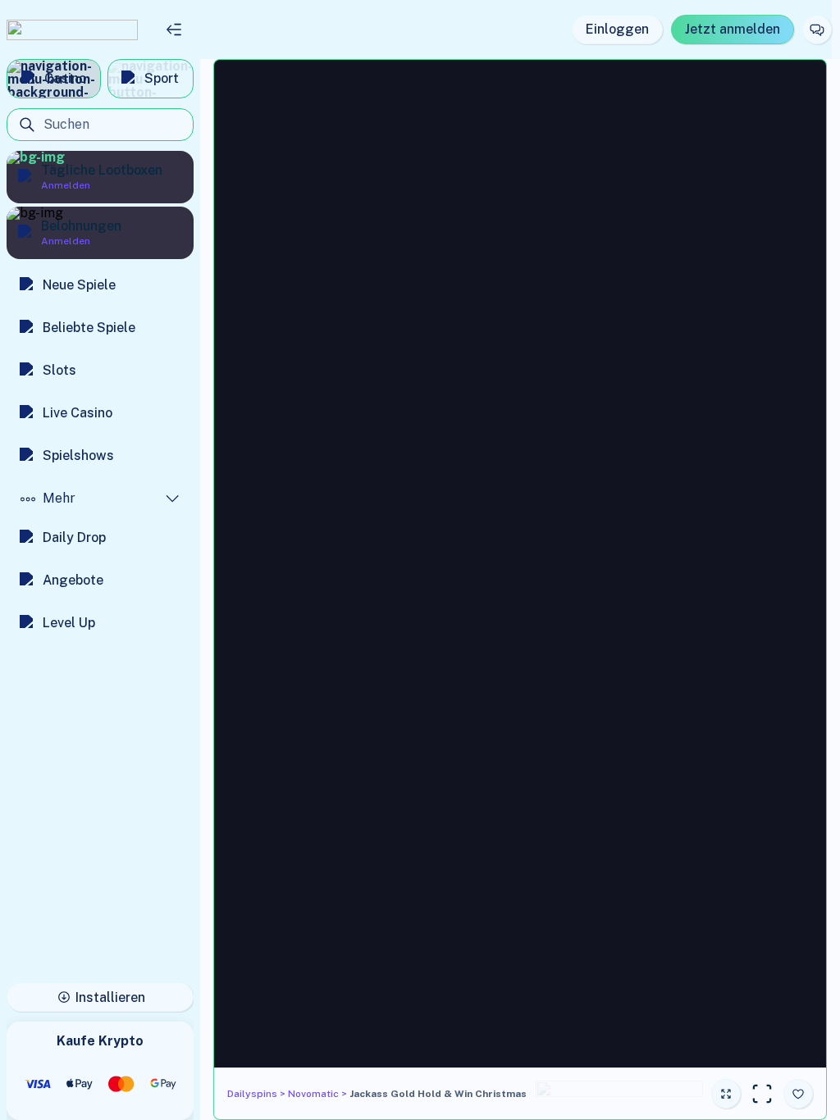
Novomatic (313, 1094)
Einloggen (617, 29)
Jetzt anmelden (732, 29)
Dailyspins (252, 1094)
